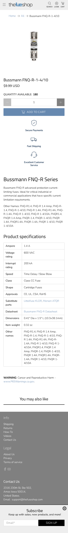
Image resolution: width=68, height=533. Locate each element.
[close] (64, 508)
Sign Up (51, 523)
